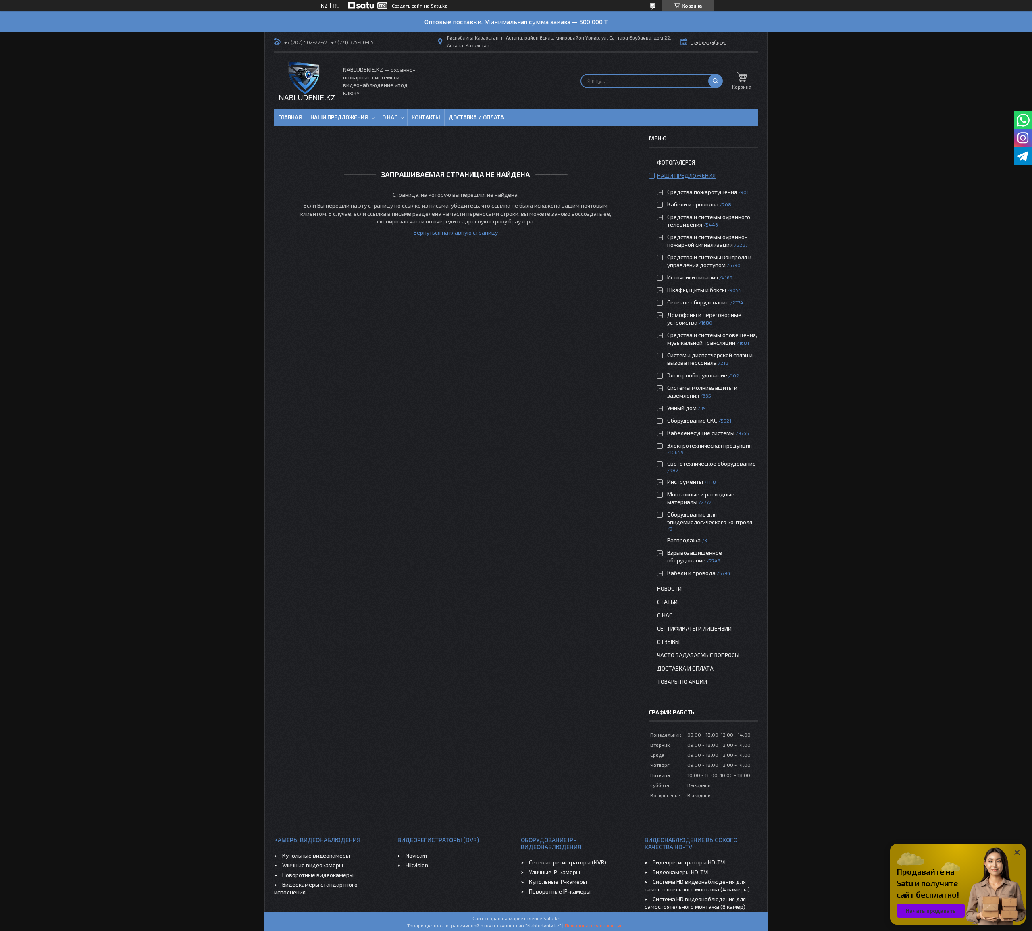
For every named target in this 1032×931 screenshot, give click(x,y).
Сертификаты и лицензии (694, 628)
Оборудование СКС (692, 420)
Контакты (426, 117)
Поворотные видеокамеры (318, 874)
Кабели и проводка (692, 204)
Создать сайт (407, 5)
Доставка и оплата (476, 117)
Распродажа (684, 540)
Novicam (416, 855)
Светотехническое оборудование (711, 463)
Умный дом (682, 407)
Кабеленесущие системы (700, 432)
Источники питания (692, 277)
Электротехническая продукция (709, 445)
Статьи (667, 601)
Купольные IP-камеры (558, 881)
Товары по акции (682, 681)
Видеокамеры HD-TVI (681, 872)
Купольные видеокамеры (316, 855)
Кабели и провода (691, 572)
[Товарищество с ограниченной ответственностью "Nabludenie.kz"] (306, 81)
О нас (389, 117)
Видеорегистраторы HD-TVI (689, 862)
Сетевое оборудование (698, 302)
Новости (669, 588)
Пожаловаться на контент (595, 925)
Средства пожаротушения (702, 191)
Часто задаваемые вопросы (698, 655)
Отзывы (668, 641)
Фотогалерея (676, 162)
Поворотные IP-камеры (560, 891)
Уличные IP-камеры (554, 872)
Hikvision (417, 865)
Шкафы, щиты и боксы (696, 289)
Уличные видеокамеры (312, 865)
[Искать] (715, 81)
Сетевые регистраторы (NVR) (567, 862)
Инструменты (685, 481)
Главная (290, 117)
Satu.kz (551, 918)
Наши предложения (339, 117)
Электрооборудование (697, 375)
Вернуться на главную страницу (456, 232)
